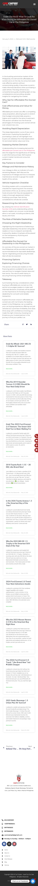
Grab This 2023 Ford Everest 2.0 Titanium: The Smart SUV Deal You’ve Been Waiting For (18, 426)
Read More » (9, 368)
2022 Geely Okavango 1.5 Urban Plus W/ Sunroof (17, 701)
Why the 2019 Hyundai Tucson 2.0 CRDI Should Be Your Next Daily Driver (18, 384)
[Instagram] (9, 844)
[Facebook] (4, 844)
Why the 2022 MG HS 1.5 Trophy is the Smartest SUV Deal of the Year (18, 543)
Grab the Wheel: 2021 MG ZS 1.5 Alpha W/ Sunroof (18, 345)
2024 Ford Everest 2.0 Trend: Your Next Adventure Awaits (18, 582)
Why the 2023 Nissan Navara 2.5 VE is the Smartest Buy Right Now (18, 622)
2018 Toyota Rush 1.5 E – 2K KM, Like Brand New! (18, 466)
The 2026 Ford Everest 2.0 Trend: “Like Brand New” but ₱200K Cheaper (18, 662)
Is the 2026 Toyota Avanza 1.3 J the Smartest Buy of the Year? (19, 503)
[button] (34, 4)
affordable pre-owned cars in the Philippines (18, 150)
